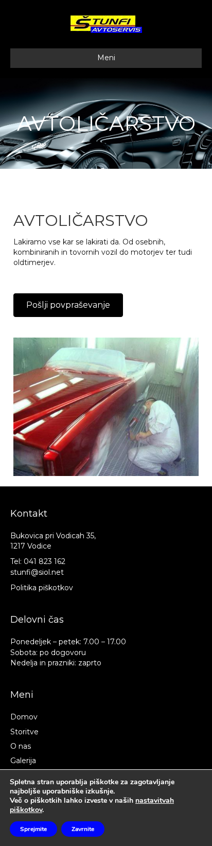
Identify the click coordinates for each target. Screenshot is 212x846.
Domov (24, 716)
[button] (68, 304)
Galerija (23, 760)
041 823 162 (44, 561)
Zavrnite (83, 829)
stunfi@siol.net (37, 572)
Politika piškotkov (41, 587)
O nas (20, 746)
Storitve (24, 731)
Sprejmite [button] (33, 829)
